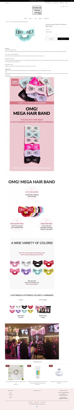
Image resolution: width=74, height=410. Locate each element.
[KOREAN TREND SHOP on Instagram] (65, 6)
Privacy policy (36, 402)
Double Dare (48, 29)
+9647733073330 (48, 2)
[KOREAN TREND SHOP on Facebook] (61, 6)
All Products (11, 394)
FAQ (36, 18)
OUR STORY (46, 18)
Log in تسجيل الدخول (55, 2)
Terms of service (43, 402)
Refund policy (30, 402)
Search (11, 392)
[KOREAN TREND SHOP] (37, 10)
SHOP (30, 18)
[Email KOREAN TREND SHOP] (67, 6)
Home (25, 18)
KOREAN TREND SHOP (35, 404)
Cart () (62, 2)
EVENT (40, 18)
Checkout (66, 2)
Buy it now (63, 38)
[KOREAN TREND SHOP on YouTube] (63, 6)
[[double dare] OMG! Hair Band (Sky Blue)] (25, 35)
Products (10, 21)
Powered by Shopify (42, 404)
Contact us (10, 397)
